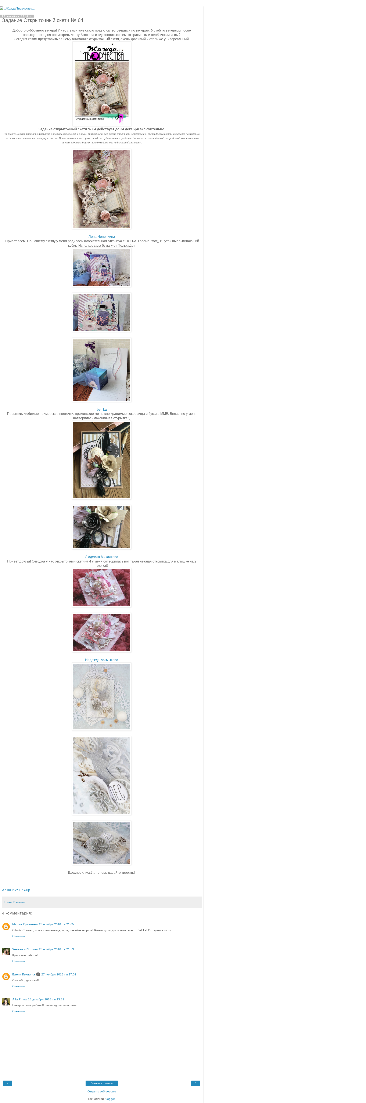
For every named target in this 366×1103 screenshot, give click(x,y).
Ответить (18, 936)
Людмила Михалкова (101, 557)
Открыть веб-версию (101, 1091)
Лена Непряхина (102, 236)
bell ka (102, 409)
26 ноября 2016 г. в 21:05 (56, 924)
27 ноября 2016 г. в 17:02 (58, 974)
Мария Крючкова (25, 924)
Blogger (110, 1098)
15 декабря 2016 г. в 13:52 (46, 999)
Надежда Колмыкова (101, 660)
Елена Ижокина (23, 974)
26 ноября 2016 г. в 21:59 (56, 949)
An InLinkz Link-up (16, 890)
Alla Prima (19, 999)
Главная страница (102, 1083)
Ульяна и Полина (25, 949)
